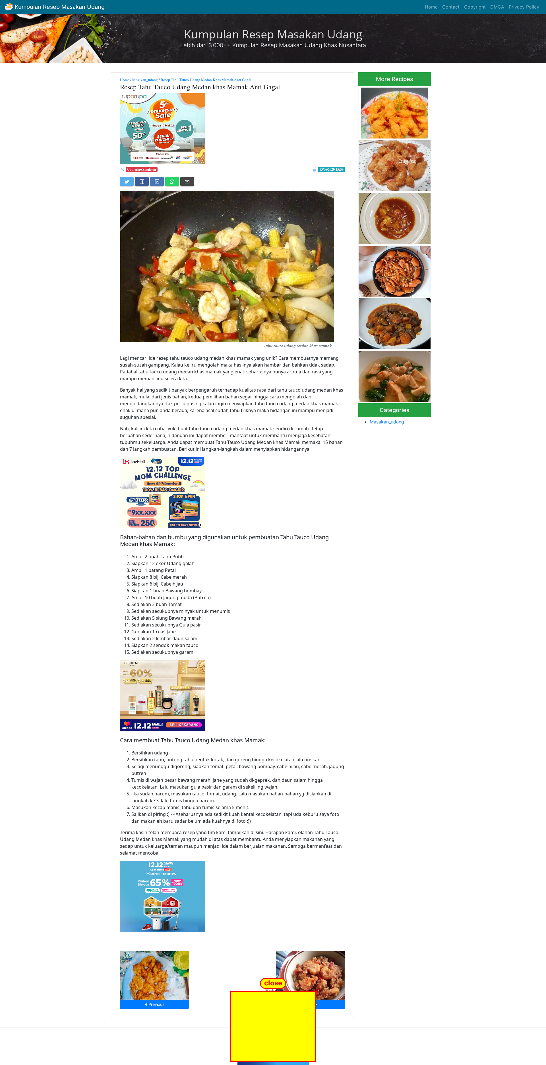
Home (431, 7)
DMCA (497, 7)
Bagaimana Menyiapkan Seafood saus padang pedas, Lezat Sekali (394, 269)
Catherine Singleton (141, 169)
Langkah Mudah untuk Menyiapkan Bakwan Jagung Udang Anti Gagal (154, 973)
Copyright (475, 7)
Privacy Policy (524, 7)
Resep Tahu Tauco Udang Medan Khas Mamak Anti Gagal (206, 79)
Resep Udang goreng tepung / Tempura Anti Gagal (393, 164)
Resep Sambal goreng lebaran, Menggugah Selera (392, 322)
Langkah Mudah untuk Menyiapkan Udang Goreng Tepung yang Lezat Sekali (392, 111)
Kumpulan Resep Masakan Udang (59, 6)
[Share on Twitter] (127, 181)
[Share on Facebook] (142, 181)
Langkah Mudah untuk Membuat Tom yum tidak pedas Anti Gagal (389, 374)
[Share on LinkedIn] (157, 181)
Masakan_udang (145, 79)
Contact (451, 7)
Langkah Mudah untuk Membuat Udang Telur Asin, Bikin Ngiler (310, 973)
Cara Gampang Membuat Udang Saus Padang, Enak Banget (391, 216)
